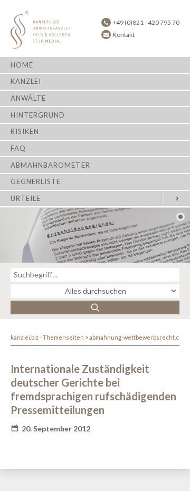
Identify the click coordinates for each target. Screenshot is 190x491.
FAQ (18, 148)
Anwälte (28, 98)
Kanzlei (26, 81)
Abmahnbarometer (50, 165)
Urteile (26, 198)
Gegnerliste (36, 181)
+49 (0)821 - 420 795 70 (145, 22)
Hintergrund (38, 115)
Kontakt (123, 34)
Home (22, 65)
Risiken (25, 131)
